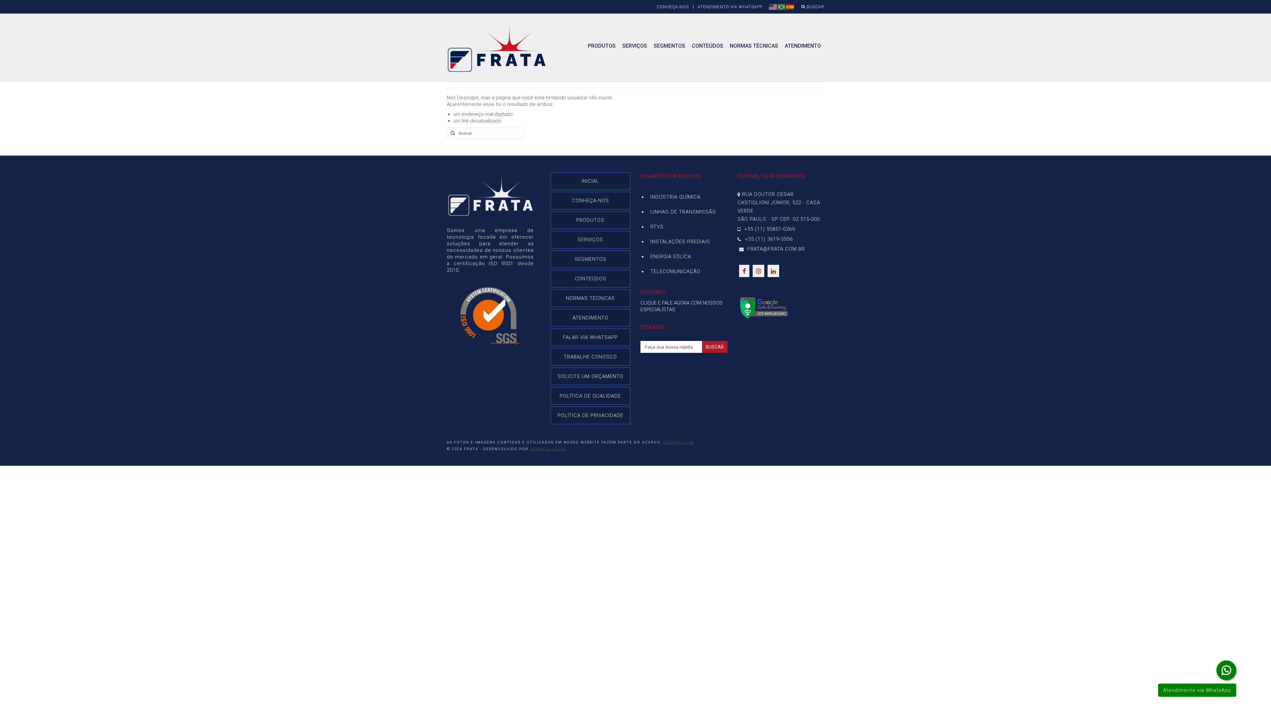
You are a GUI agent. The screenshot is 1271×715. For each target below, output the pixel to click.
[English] (773, 7)
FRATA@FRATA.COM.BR (775, 249)
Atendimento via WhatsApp (1197, 690)
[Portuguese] (781, 7)
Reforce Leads (548, 449)
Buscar (814, 7)
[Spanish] (790, 7)
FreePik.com (678, 442)
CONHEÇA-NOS (673, 7)
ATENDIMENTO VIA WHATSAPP (730, 7)
